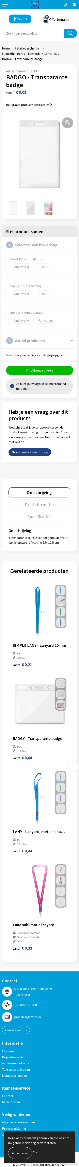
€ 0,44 (22, 850)
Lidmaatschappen (14, 1075)
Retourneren (11, 1102)
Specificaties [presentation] (39, 516)
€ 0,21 (22, 664)
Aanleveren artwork (15, 1063)
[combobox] (33, 33)
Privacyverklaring (14, 1128)
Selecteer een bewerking (33, 244)
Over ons (8, 1051)
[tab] (39, 492)
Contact (7, 1096)
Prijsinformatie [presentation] (39, 504)
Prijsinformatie (12, 1057)
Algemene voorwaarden (18, 1122)
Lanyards (50, 54)
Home (6, 48)
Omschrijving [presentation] (39, 492)
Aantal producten (27, 340)
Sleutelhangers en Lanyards (21, 54)
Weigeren (37, 1151)
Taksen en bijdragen (16, 1069)
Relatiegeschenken (28, 48)
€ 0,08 (22, 757)
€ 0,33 (22, 948)
